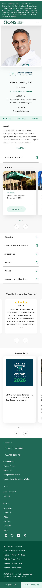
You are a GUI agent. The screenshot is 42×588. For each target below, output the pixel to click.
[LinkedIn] (18, 535)
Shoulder (28, 91)
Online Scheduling (31, 585)
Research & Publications (16, 279)
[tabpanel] (19, 193)
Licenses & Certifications (16, 245)
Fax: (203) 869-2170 (12, 455)
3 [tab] (23, 427)
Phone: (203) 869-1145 (14, 448)
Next (25, 226)
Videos (8, 270)
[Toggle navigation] (37, 22)
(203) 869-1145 (11, 585)
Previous (16, 226)
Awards (8, 262)
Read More (21, 148)
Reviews (35, 118)
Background (21, 118)
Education (9, 237)
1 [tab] (20, 221)
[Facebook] (6, 535)
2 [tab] (22, 221)
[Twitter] (24, 535)
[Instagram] (12, 535)
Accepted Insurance (14, 157)
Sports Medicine (17, 91)
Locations (7, 118)
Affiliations (10, 254)
